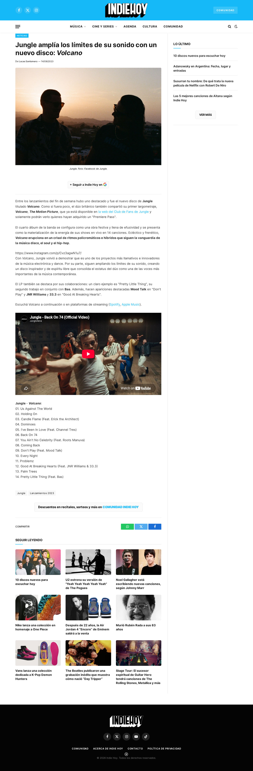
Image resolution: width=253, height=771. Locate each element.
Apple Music (131, 304)
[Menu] (17, 26)
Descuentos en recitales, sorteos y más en (88, 507)
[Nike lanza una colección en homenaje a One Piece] (38, 607)
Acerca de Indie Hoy (108, 748)
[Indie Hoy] (126, 10)
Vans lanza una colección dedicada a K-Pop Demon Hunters (33, 675)
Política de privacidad (164, 748)
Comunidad (225, 10)
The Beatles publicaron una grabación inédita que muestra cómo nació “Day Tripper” (88, 675)
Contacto (135, 748)
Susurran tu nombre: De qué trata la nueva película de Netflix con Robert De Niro (203, 83)
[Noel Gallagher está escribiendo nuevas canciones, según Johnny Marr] (138, 562)
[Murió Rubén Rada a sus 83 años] (138, 607)
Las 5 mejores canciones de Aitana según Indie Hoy (202, 98)
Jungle (21, 493)
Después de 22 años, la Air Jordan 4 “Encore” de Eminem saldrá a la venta (87, 629)
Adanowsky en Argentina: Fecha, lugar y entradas (202, 68)
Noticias (22, 35)
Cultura (150, 26)
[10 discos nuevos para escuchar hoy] (38, 562)
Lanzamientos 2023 (42, 493)
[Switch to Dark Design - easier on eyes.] (236, 26)
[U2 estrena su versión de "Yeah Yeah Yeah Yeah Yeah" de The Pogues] (88, 562)
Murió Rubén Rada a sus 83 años (136, 627)
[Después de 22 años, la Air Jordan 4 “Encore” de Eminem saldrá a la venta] (88, 607)
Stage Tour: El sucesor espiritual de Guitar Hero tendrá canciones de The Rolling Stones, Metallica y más (138, 677)
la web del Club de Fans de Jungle (123, 212)
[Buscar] (229, 26)
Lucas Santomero (28, 61)
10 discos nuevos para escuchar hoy (31, 582)
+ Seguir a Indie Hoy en (86, 184)
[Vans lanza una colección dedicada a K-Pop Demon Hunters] (38, 653)
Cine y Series (103, 26)
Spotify (115, 304)
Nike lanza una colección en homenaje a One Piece (35, 627)
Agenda (130, 26)
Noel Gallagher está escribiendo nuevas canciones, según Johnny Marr (138, 584)
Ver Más (205, 115)
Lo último (181, 44)
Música (76, 26)
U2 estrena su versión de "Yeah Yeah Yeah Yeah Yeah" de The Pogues (86, 584)
